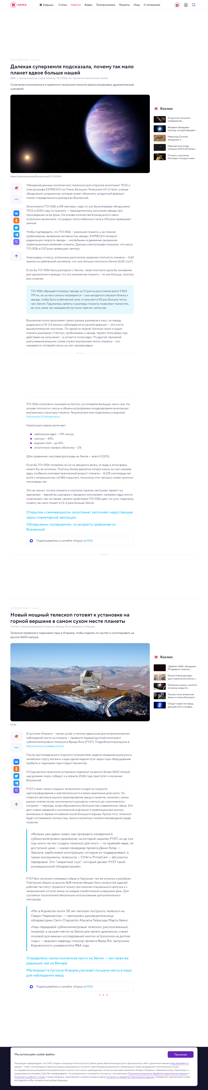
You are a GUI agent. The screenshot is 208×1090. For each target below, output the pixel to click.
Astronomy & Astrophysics (43, 416)
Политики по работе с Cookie (29, 1076)
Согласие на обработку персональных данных (130, 1076)
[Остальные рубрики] (16, 199)
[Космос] (16, 188)
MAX (89, 541)
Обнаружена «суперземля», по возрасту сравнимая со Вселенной (71, 527)
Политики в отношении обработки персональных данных (158, 1073)
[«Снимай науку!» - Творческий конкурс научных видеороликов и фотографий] (177, 5)
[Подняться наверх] (16, 256)
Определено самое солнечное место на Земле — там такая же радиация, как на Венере (77, 960)
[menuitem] (63, 5)
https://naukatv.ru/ (179, 1063)
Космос (35, 59)
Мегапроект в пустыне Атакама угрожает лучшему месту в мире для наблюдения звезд (79, 973)
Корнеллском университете (45, 746)
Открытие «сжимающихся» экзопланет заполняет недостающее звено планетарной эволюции (79, 514)
